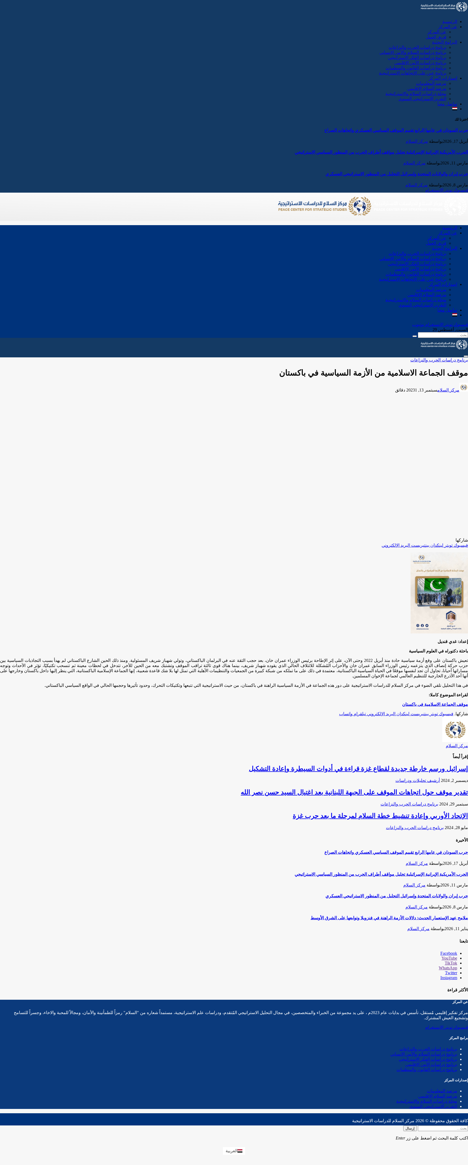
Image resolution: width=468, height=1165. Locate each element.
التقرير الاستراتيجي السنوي (422, 98)
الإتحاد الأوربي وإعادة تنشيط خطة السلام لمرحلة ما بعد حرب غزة (380, 815)
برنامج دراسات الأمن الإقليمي (420, 62)
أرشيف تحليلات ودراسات (417, 780)
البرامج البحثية (444, 42)
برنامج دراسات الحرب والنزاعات (417, 47)
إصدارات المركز (443, 78)
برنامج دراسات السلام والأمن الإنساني (412, 52)
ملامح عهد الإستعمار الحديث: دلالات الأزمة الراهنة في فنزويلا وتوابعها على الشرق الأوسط (389, 917)
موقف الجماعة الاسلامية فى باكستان (435, 704)
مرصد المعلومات (431, 83)
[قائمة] (466, 356)
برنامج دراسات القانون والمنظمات (416, 68)
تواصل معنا (447, 104)
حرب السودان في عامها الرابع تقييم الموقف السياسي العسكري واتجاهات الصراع (396, 130)
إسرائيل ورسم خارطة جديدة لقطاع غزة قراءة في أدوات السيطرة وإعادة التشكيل (358, 768)
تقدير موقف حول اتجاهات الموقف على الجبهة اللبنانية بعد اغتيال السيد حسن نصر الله (354, 792)
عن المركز (447, 26)
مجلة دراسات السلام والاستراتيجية (415, 93)
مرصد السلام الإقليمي (426, 88)
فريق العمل (436, 37)
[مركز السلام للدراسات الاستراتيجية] (372, 218)
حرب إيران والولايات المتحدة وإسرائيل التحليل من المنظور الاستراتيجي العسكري (397, 173)
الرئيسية (449, 21)
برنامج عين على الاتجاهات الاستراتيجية (412, 73)
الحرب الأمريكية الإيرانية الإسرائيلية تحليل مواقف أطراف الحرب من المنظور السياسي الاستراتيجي (381, 152)
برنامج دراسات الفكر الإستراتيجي (417, 57)
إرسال (410, 1128)
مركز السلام (417, 141)
